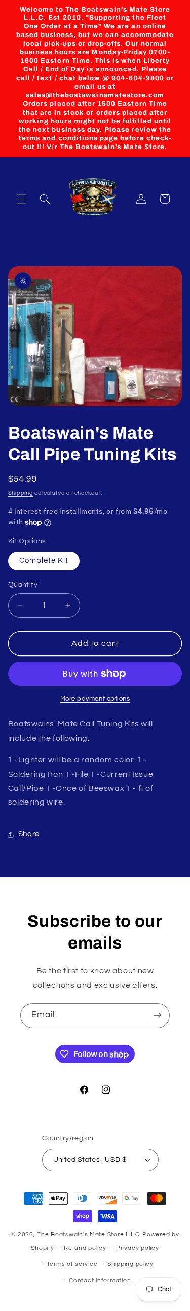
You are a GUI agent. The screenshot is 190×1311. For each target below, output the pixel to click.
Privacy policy (137, 1248)
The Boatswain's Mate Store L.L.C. (89, 1234)
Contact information (100, 1280)
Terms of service (72, 1264)
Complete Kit (44, 560)
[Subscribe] (157, 1015)
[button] (21, 198)
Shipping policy (130, 1264)
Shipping (20, 493)
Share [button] (29, 834)
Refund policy (85, 1248)
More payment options (95, 699)
